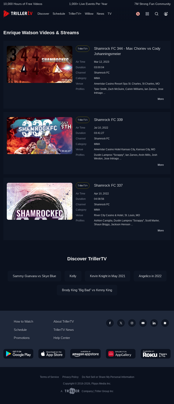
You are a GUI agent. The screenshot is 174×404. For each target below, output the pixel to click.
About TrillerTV (63, 321)
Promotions (22, 338)
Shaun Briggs (102, 224)
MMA (97, 78)
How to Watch (23, 321)
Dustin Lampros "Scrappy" (109, 154)
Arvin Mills (144, 154)
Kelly (73, 276)
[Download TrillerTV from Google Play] (18, 354)
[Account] (166, 13)
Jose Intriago (111, 158)
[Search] (156, 13)
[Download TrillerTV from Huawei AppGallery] (121, 354)
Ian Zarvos (151, 89)
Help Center (61, 338)
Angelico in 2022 (150, 276)
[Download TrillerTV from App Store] (51, 354)
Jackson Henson (120, 224)
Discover (43, 13)
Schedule (59, 13)
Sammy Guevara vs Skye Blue (34, 276)
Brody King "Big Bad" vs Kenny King (87, 290)
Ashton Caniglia (103, 220)
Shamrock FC (102, 72)
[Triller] (165, 323)
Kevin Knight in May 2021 (107, 276)
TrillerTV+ (75, 13)
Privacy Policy (70, 377)
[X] (121, 323)
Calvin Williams (134, 89)
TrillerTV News (63, 330)
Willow (89, 13)
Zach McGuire (116, 89)
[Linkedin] (154, 323)
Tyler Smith (100, 89)
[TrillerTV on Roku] (156, 354)
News (100, 13)
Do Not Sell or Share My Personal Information (108, 377)
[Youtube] (143, 323)
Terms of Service (49, 377)
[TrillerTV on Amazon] (85, 354)
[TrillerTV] (17, 14)
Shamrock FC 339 (108, 120)
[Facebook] (110, 323)
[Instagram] (132, 323)
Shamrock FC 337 (108, 185)
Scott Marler (152, 220)
